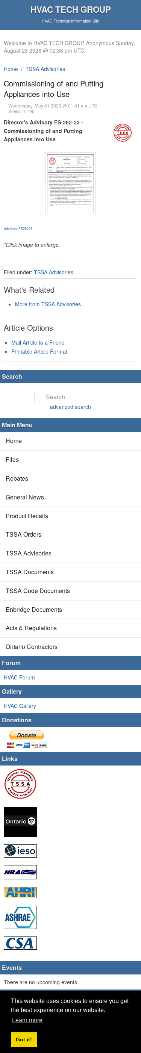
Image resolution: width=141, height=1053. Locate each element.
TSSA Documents (30, 571)
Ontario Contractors (32, 646)
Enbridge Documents (34, 609)
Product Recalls (27, 515)
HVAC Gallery (20, 706)
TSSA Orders (23, 534)
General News (25, 497)
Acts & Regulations (31, 627)
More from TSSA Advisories (48, 304)
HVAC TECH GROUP (70, 9)
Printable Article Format (39, 351)
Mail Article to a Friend (38, 342)
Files (12, 459)
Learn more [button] (27, 1020)
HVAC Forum (19, 677)
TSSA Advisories (45, 69)
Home (11, 69)
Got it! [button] (24, 1039)
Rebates (17, 478)
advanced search (70, 406)
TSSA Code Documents (38, 590)
